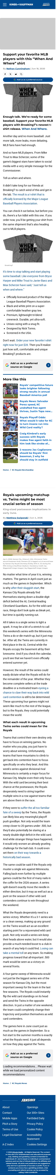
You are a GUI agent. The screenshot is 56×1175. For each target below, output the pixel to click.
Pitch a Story (9, 1123)
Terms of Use (10, 1129)
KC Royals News (19, 1083)
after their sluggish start (25, 587)
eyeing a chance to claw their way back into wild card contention (26, 692)
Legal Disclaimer (12, 1134)
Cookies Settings (37, 1144)
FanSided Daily (36, 1118)
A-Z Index (8, 1144)
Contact (7, 1112)
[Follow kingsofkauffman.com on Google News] (48, 365)
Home (6, 470)
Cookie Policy (35, 1129)
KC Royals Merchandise (23, 470)
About (6, 1107)
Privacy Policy (35, 1123)
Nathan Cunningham (18, 68)
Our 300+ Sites (35, 1112)
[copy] (21, 74)
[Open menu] (5, 4)
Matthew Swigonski (17, 517)
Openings (32, 1107)
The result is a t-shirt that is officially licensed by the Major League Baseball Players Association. (25, 199)
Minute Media (17, 1152)
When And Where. (35, 129)
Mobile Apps (9, 1118)
